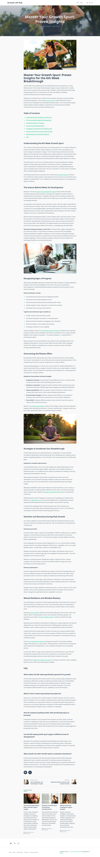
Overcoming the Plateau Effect (35, 126)
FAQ (27, 137)
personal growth (50, 100)
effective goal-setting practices (42, 660)
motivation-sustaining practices (52, 492)
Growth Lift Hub (14, 2)
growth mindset (63, 175)
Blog (81, 2)
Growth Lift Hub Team (46, 26)
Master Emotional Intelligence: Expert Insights (66, 807)
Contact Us (26, 852)
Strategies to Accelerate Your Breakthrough (39, 129)
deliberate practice (36, 500)
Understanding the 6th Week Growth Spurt (39, 117)
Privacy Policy (19, 852)
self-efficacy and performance (51, 330)
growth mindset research (46, 617)
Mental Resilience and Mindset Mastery (37, 134)
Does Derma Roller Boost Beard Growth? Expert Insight (31, 807)
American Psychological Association (45, 192)
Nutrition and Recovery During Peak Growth (39, 131)
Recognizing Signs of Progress (35, 123)
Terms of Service (34, 852)
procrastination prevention (37, 641)
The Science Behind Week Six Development (38, 120)
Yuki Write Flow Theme (75, 851)
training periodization (37, 406)
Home (77, 2)
